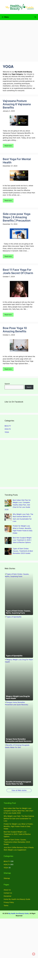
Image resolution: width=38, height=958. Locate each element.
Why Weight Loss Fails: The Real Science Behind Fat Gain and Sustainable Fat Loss (19, 818)
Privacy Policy (9, 902)
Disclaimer (7, 896)
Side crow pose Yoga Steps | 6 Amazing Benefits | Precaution (16, 217)
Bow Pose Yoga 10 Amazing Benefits (15, 329)
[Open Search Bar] (35, 17)
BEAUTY (8, 426)
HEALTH (8, 429)
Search (7, 384)
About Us (7, 890)
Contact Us (8, 893)
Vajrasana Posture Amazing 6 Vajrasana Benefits (17, 104)
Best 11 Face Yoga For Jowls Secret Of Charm (18, 271)
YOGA (7, 432)
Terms (6, 905)
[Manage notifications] (33, 953)
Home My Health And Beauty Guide (17, 899)
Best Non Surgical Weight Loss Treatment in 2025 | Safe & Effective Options (17, 834)
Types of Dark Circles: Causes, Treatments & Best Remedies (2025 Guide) (17, 842)
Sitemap (7, 878)
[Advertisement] (19, 40)
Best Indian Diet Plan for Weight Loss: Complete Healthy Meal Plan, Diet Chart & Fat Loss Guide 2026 (18, 810)
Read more (8, 146)
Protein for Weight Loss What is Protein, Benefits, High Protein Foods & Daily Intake (18, 826)
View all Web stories (19, 790)
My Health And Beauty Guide (18, 913)
